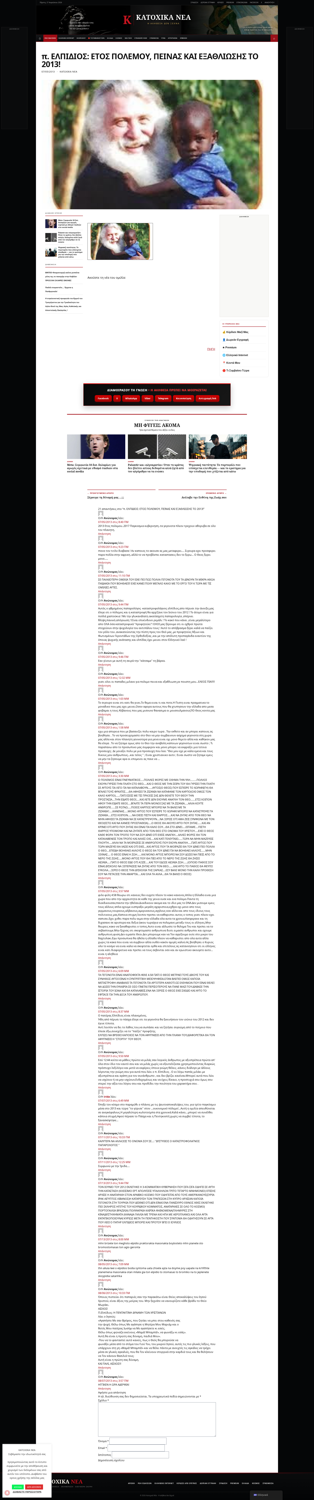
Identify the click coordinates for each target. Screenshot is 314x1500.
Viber (147, 398)
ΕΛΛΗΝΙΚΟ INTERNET (66, 38)
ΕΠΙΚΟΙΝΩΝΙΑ (241, 2)
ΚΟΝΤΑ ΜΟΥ (81, 38)
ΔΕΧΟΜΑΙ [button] (18, 1487)
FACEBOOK (254, 2)
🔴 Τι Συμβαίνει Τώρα (235, 370)
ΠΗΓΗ (211, 349)
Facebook (103, 398)
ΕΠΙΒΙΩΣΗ (183, 38)
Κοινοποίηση (183, 398)
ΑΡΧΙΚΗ (131, 1483)
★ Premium (229, 347)
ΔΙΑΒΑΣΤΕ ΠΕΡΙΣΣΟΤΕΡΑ (27, 1491)
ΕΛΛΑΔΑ (110, 38)
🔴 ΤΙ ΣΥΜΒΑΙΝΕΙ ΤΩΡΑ (96, 38)
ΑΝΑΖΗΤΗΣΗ (269, 2)
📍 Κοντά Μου (231, 362)
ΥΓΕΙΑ (163, 38)
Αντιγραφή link (207, 398)
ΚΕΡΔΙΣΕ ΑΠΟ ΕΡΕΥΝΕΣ (187, 1483)
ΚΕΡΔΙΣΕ (220, 2)
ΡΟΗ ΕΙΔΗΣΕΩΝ (50, 38)
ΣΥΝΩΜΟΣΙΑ (154, 38)
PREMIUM (230, 2)
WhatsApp (131, 398)
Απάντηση (104, 534)
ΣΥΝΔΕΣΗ (194, 2)
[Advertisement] (14, 80)
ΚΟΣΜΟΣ (119, 38)
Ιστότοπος (104, 1455)
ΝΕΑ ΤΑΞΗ (128, 38)
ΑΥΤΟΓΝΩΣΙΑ (172, 38)
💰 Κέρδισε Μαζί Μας (235, 332)
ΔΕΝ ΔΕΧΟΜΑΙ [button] (34, 1486)
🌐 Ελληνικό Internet (235, 355)
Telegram (163, 398)
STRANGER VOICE (140, 38)
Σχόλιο (103, 1400)
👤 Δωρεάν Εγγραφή (235, 339)
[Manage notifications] (7, 1492)
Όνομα (103, 1441)
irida (107, 1096)
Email (102, 1448)
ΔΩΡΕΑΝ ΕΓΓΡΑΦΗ (208, 2)
